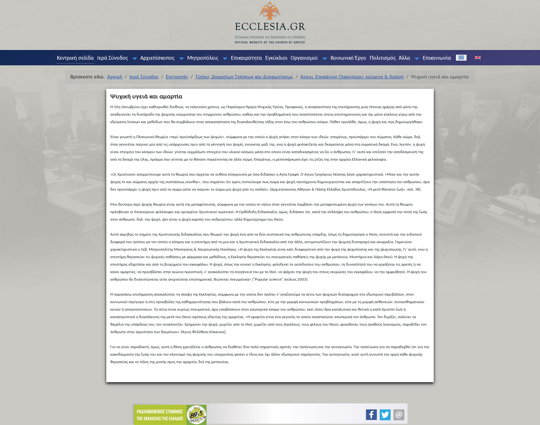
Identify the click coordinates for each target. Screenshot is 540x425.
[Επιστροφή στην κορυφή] (530, 414)
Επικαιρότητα (246, 58)
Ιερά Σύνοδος (112, 58)
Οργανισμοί (304, 58)
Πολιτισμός (383, 58)
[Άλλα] (415, 58)
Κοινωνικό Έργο (348, 58)
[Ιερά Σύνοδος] (133, 58)
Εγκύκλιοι (276, 58)
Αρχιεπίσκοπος (157, 58)
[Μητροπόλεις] (223, 58)
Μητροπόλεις (202, 58)
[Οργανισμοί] (323, 58)
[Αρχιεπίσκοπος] (180, 58)
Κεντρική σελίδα (75, 58)
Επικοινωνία (437, 58)
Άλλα (404, 58)
